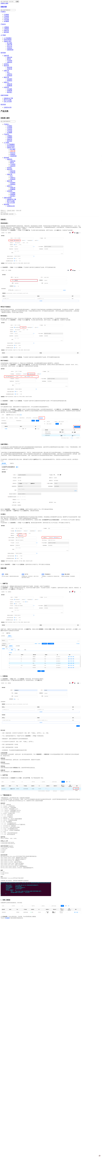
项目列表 (9, 67)
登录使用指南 (7, 39)
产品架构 (6, 16)
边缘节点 (9, 74)
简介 (8, 72)
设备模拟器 (10, 49)
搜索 (17, 1)
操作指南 (3, 52)
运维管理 (6, 87)
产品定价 (3, 24)
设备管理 (6, 55)
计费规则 (6, 28)
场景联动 (9, 80)
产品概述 (6, 14)
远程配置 (9, 90)
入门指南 (3, 35)
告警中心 (6, 82)
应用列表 (9, 69)
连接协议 (9, 48)
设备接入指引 (7, 41)
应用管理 (9, 75)
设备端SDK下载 (8, 98)
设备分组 (9, 57)
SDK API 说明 (8, 101)
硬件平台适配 (7, 100)
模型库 (9, 59)
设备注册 (4, 7)
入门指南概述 (7, 38)
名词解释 (6, 21)
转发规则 (9, 79)
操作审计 (9, 92)
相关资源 (3, 104)
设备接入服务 (11, 210)
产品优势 (6, 18)
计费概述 (6, 27)
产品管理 (9, 60)
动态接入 (6, 64)
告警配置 (9, 85)
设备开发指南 (4, 95)
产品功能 (6, 19)
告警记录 (9, 84)
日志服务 (9, 89)
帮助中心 (3, 210)
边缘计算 (6, 70)
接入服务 (9, 43)
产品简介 (3, 11)
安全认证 (9, 46)
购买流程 (6, 32)
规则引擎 (6, 77)
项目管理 (6, 65)
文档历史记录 (7, 107)
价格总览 (6, 30)
